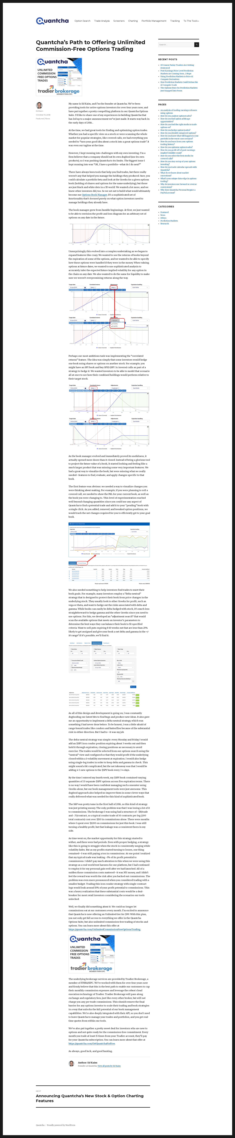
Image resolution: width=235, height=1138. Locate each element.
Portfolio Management (154, 21)
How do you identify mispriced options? (178, 133)
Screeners (118, 21)
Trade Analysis (102, 21)
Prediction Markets (169, 221)
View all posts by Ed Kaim (109, 1066)
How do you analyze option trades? (176, 116)
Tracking (175, 21)
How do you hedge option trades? (175, 130)
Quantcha (40, 1125)
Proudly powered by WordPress (61, 1125)
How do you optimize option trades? (176, 147)
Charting (133, 21)
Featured (40, 119)
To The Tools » (191, 21)
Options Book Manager (94, 194)
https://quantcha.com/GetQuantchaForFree (92, 1043)
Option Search (82, 21)
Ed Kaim (39, 111)
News (47, 119)
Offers (163, 218)
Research (164, 224)
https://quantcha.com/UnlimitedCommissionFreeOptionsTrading (104, 929)
